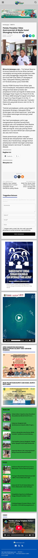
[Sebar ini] (23, 35)
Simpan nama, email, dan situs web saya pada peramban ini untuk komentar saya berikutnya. (17, 229)
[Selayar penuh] (33, 340)
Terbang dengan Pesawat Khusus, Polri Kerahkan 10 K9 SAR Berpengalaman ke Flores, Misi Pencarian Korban (23, 504)
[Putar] (5, 340)
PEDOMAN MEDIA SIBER (22, 553)
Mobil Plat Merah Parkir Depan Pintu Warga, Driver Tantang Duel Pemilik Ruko (28, 185)
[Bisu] (30, 340)
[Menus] (2, 2)
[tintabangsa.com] (19, 3)
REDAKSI (20, 552)
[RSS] (22, 176)
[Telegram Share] (30, 35)
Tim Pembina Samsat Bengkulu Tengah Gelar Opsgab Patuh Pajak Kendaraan (23, 442)
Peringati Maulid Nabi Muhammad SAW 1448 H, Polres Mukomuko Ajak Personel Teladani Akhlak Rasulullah (23, 476)
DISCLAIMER (4, 555)
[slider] (17, 340)
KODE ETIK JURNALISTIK (7, 553)
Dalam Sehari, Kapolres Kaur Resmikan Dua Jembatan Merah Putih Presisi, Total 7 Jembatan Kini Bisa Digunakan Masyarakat (23, 415)
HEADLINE (8, 36)
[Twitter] (19, 176)
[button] (19, 318)
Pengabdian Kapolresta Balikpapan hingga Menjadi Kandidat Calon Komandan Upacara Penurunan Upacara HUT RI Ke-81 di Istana (22, 495)
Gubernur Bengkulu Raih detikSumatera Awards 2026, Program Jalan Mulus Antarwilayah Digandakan (23, 424)
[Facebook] (15, 176)
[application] (19, 317)
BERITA (4, 36)
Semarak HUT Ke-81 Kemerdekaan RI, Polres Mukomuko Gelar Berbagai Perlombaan (23, 486)
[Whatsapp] (33, 35)
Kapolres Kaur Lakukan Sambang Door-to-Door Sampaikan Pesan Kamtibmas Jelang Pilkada (10, 185)
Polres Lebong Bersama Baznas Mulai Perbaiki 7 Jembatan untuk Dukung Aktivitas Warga (23, 433)
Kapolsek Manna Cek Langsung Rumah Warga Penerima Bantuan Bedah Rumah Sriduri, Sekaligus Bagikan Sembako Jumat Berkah (23, 451)
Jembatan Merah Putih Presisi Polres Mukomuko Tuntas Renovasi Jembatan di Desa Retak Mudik (23, 467)
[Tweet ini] (27, 35)
